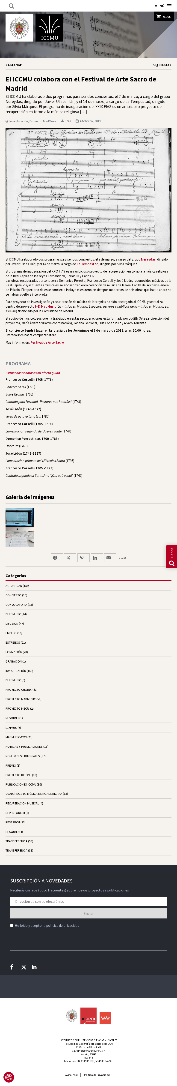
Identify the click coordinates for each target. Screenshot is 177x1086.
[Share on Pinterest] (83, 557)
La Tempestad (87, 264)
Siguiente (161, 65)
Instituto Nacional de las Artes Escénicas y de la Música (88, 1016)
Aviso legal (71, 1075)
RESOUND (12, 718)
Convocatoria (16, 605)
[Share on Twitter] (70, 557)
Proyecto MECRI (18, 708)
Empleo (11, 633)
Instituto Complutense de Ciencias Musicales (49, 28)
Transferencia (16, 850)
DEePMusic (13, 614)
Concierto (13, 595)
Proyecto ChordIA (19, 689)
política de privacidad (62, 925)
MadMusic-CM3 (16, 737)
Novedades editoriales (23, 756)
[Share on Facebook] (57, 557)
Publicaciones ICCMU (21, 784)
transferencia (16, 841)
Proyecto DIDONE (18, 775)
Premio (11, 765)
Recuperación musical (22, 803)
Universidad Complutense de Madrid (19, 28)
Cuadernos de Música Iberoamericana (34, 794)
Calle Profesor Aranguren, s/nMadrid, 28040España (88, 1054)
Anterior (14, 65)
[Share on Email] (110, 557)
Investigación (18, 121)
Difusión (12, 623)
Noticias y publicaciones (24, 746)
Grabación (14, 661)
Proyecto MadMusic (43, 121)
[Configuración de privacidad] (8, 1077)
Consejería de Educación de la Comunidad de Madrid (105, 1018)
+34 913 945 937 (105, 1061)
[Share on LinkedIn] (97, 557)
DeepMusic (13, 680)
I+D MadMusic (45, 306)
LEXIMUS (11, 728)
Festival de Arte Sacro (47, 342)
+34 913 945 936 (85, 1061)
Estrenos (13, 642)
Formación (14, 652)
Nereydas (148, 259)
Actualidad (14, 586)
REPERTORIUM (15, 813)
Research (13, 822)
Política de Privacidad (97, 1075)
